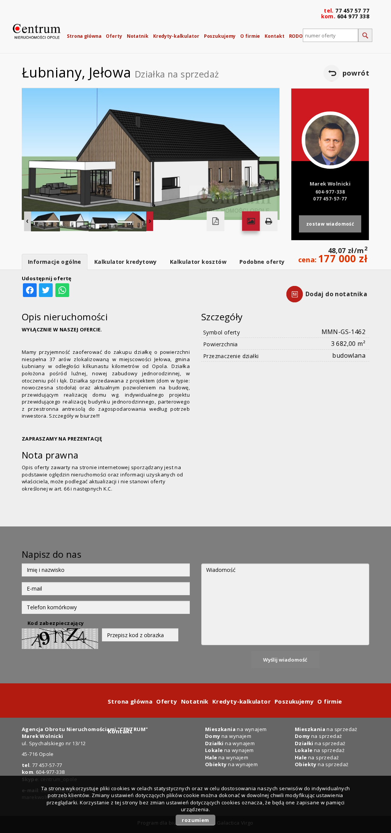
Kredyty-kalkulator (176, 36)
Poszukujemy (220, 36)
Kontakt (274, 36)
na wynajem (229, 750)
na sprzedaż (319, 750)
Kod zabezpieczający (55, 623)
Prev (27, 221)
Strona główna (84, 36)
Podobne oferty (262, 261)
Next (149, 221)
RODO (296, 36)
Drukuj (268, 221)
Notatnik (138, 36)
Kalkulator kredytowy (125, 261)
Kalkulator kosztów (198, 261)
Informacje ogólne (54, 261)
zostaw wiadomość (330, 224)
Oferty (114, 36)
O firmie (250, 36)
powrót (356, 72)
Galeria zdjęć (251, 221)
